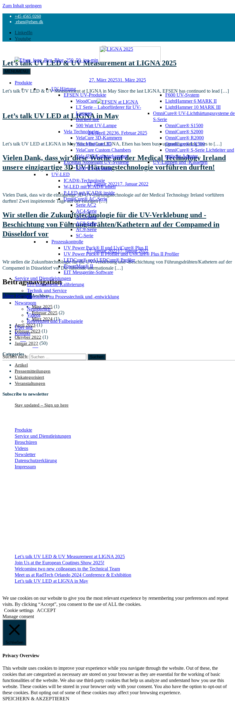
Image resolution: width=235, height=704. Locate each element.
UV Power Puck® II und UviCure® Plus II (106, 248)
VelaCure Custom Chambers (103, 150)
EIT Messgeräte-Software (88, 272)
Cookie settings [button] (19, 610)
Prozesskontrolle (67, 241)
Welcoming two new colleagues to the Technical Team (67, 569)
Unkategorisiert (29, 377)
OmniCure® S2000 (184, 131)
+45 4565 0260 (28, 16)
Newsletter (25, 454)
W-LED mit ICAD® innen (90, 186)
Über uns (23, 327)
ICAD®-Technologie (84, 180)
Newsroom (25, 303)
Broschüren (26, 442)
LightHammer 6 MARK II (191, 101)
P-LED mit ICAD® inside (89, 193)
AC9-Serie (86, 229)
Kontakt (22, 333)
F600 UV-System (182, 95)
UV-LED (60, 174)
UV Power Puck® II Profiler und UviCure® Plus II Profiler (121, 254)
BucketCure (87, 119)
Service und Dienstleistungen (43, 278)
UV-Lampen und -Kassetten (180, 162)
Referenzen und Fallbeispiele (55, 321)
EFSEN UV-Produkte (85, 95)
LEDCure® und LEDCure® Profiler (99, 260)
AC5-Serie (86, 217)
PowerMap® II (78, 266)
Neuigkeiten (38, 309)
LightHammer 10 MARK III (193, 107)
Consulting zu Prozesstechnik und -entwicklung (73, 296)
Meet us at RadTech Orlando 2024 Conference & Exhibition (73, 575)
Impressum (25, 466)
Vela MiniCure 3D (94, 144)
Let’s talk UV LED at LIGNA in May (51, 581)
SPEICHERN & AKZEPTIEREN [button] (35, 698)
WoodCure (86, 101)
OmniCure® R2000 (184, 138)
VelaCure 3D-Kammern (99, 138)
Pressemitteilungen (32, 371)
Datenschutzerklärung (36, 460)
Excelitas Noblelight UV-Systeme (96, 162)
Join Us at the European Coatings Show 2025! (59, 562)
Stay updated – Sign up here (42, 405)
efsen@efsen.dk (29, 21)
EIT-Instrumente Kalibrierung (55, 284)
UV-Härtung (63, 89)
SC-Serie (84, 235)
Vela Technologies (81, 131)
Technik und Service (47, 290)
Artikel (21, 365)
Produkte (23, 82)
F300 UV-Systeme (94, 168)
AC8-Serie (86, 223)
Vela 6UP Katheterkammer (102, 156)
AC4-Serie (86, 211)
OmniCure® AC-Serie (85, 199)
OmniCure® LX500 (185, 144)
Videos (33, 315)
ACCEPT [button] (46, 610)
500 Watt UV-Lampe (96, 125)
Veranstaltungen (30, 383)
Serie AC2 (86, 205)
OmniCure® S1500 (184, 125)
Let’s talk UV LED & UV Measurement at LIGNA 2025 (70, 556)
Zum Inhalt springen (22, 5)
